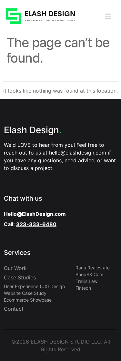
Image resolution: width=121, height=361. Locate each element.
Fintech (83, 288)
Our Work (15, 268)
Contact (14, 309)
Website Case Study (25, 293)
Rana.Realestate (93, 267)
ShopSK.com (89, 274)
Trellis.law (86, 281)
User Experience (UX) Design (34, 286)
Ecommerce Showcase (28, 300)
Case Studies (20, 277)
